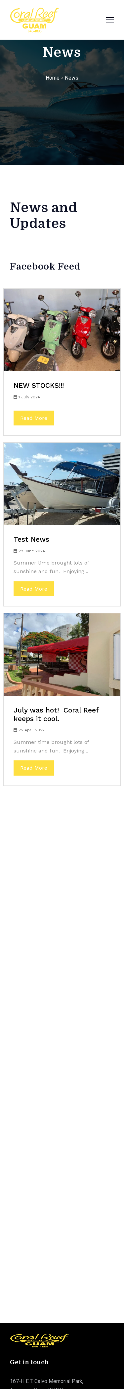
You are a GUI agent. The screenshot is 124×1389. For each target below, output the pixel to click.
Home (53, 78)
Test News (31, 539)
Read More (33, 418)
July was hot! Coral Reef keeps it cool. (56, 714)
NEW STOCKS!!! (39, 385)
